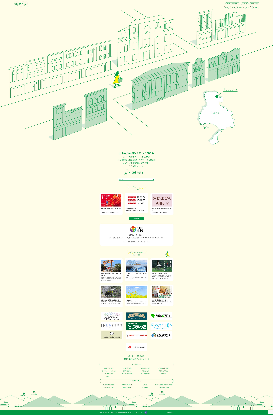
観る (226, 7)
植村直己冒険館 (127, 387)
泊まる (240, 7)
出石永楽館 (145, 387)
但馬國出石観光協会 (163, 368)
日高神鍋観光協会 (145, 368)
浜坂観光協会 (145, 371)
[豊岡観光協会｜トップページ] (21, 6)
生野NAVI (164, 373)
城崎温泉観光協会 (108, 368)
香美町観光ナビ (127, 371)
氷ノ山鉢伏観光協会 (127, 373)
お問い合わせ (254, 3)
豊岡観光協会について (233, 3)
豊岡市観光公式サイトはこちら (136, 241)
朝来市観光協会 (145, 373)
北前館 (145, 384)
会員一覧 (244, 3)
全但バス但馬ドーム (108, 387)
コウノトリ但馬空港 (163, 387)
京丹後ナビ (109, 376)
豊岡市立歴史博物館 (108, 384)
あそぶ (233, 7)
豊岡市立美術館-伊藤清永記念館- (164, 384)
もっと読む (136, 218)
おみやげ (255, 7)
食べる (248, 7)
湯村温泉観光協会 (163, 371)
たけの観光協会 (127, 368)
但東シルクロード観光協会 (109, 371)
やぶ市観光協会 (109, 373)
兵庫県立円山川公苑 (127, 384)
